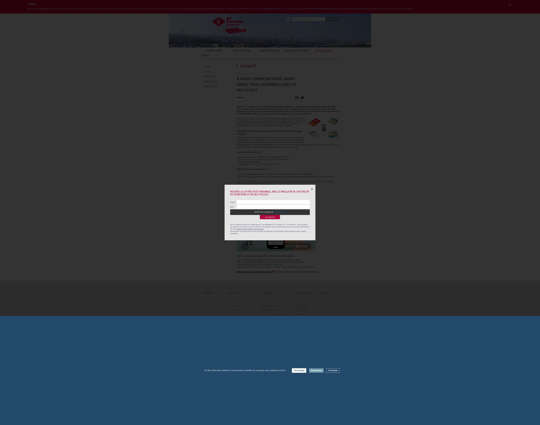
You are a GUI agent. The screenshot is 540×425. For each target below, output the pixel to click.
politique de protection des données (250, 229)
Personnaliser (316, 370)
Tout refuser (333, 370)
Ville (232, 207)
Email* (233, 202)
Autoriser (279, 212)
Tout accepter (299, 370)
